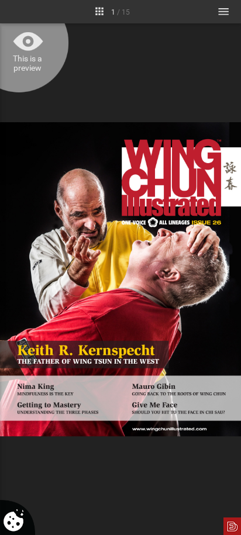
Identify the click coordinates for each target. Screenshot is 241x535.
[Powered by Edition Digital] (232, 526)
